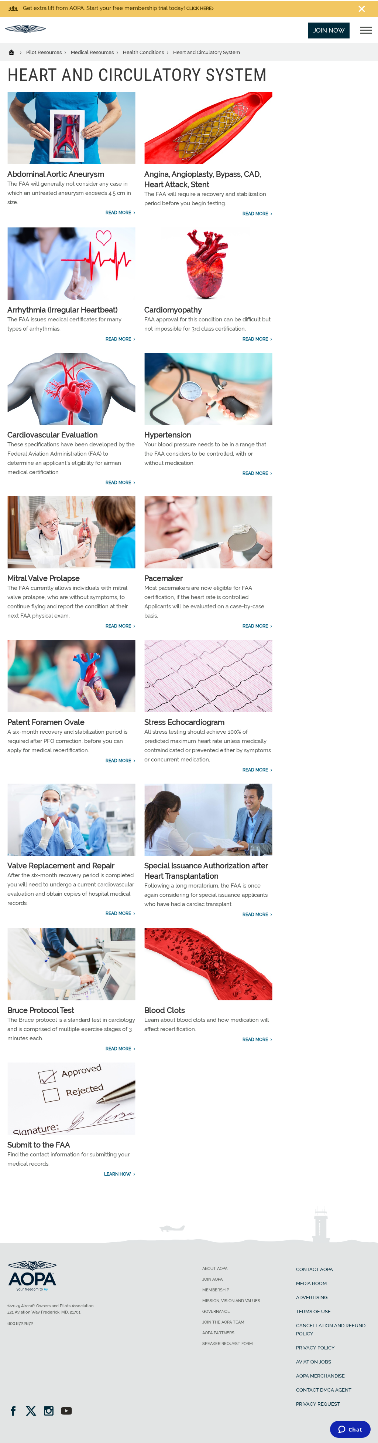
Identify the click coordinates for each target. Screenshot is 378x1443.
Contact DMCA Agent (323, 1390)
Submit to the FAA (38, 1144)
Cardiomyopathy (173, 309)
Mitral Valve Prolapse (43, 578)
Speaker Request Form (227, 1343)
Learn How (117, 1174)
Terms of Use (313, 1311)
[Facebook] (15, 1412)
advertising (311, 1297)
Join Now (329, 30)
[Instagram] (51, 1412)
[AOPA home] (25, 31)
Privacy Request (318, 1404)
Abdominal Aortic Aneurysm (55, 174)
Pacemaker (163, 578)
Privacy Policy (315, 1348)
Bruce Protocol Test (40, 1010)
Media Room (311, 1283)
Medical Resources (93, 52)
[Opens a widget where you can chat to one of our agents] (350, 1430)
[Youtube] (66, 1412)
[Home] (16, 51)
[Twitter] (33, 1412)
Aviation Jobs (313, 1362)
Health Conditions (144, 52)
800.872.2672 (20, 1323)
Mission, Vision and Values (231, 1300)
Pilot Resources (44, 52)
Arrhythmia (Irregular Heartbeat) (62, 309)
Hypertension (167, 434)
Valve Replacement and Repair (60, 865)
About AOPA (214, 1268)
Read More (118, 212)
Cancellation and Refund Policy (330, 1329)
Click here (199, 8)
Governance (216, 1311)
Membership (215, 1290)
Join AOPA (212, 1279)
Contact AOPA (314, 1269)
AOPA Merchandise (320, 1376)
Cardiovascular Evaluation (52, 434)
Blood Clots (164, 1010)
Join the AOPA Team (223, 1322)
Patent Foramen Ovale (46, 722)
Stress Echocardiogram (184, 722)
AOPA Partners (218, 1333)
